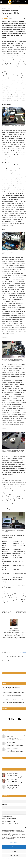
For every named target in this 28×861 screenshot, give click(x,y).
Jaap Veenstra (5, 18)
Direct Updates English (9, 821)
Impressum (24, 858)
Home (3, 6)
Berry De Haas (12, 777)
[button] (25, 827)
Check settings (14, 855)
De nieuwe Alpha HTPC (11, 14)
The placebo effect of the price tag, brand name (16, 735)
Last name (4, 804)
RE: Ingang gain (11, 742)
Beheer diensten (13, 842)
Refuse (14, 851)
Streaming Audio (9, 6)
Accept (14, 847)
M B (3, 695)
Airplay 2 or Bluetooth (12, 748)
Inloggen (23, 652)
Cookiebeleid (6, 858)
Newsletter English (8, 816)
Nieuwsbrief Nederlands (9, 818)
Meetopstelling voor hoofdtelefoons (7, 611)
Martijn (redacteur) (7, 687)
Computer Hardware (18, 6)
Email (3, 810)
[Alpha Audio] (14, 2)
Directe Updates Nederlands (10, 824)
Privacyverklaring (15, 858)
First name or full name (8, 799)
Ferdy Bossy (5, 692)
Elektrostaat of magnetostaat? (17, 692)
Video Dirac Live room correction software (20, 611)
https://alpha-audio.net (14, 630)
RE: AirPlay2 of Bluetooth (13, 785)
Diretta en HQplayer (12, 779)
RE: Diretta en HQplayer (13, 773)
